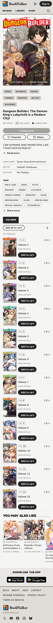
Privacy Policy (37, 595)
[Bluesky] (30, 618)
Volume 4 (23, 313)
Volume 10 (24, 450)
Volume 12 (24, 496)
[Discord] (11, 618)
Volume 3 (23, 290)
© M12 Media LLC (11, 613)
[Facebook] (17, 618)
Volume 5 (23, 336)
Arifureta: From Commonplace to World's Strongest (13, 547)
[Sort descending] (47, 228)
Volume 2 (23, 267)
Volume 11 (24, 473)
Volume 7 (23, 382)
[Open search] (48, 11)
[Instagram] (24, 618)
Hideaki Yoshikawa (27, 167)
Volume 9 (23, 427)
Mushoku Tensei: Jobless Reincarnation (33, 547)
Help (25, 590)
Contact (36, 590)
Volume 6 (23, 359)
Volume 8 (23, 405)
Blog (6, 590)
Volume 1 (23, 244)
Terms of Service (13, 600)
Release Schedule (14, 595)
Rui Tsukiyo (23, 172)
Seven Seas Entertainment (31, 161)
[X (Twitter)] (4, 618)
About (16, 590)
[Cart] (35, 4)
